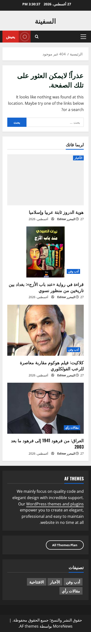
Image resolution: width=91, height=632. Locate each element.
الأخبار (78, 158)
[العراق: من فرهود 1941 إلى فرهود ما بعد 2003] (45, 408)
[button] (83, 37)
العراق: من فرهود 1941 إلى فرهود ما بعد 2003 (47, 443)
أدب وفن (73, 271)
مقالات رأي (72, 427)
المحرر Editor (66, 219)
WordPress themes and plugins (55, 504)
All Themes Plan (64, 545)
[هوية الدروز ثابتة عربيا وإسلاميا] (45, 179)
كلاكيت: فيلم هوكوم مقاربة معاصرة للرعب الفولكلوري (52, 365)
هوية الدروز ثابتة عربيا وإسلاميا (56, 212)
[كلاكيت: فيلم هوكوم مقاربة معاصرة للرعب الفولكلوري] (45, 330)
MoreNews (63, 626)
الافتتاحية (36, 582)
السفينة (45, 21)
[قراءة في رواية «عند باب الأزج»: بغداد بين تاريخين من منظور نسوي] (45, 251)
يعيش (10, 36)
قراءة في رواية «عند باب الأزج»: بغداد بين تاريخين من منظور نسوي (46, 287)
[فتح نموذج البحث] (37, 36)
